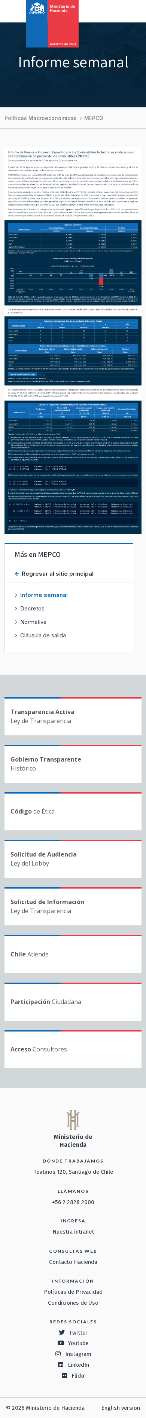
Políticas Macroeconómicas (40, 118)
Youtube (78, 1343)
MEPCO (93, 118)
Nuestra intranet (73, 1231)
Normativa (33, 621)
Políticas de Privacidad (73, 1292)
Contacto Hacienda (73, 1262)
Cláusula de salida (43, 635)
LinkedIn (78, 1365)
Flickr (78, 1375)
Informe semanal (44, 594)
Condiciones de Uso (73, 1302)
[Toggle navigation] (109, 10)
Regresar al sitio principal (57, 573)
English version (120, 1408)
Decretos (32, 608)
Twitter (78, 1332)
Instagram (78, 1354)
